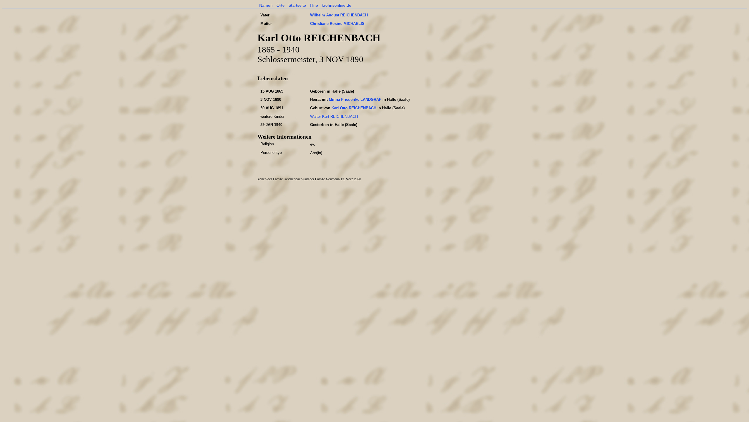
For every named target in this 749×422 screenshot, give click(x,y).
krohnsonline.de (336, 5)
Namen (266, 5)
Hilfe (314, 5)
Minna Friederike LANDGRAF (355, 99)
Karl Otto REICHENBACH (353, 108)
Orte (280, 5)
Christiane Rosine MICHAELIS (337, 23)
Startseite (297, 5)
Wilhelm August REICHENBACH (339, 15)
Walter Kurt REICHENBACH (334, 116)
